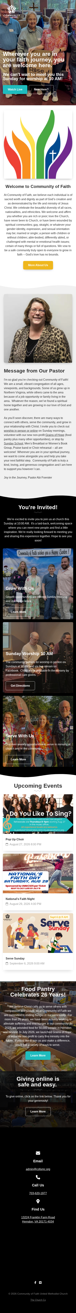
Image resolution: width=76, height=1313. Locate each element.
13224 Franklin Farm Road (38, 1219)
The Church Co (38, 1300)
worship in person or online (21, 430)
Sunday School (13, 443)
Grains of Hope (54, 434)
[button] (70, 11)
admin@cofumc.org (38, 1169)
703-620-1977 (38, 1193)
